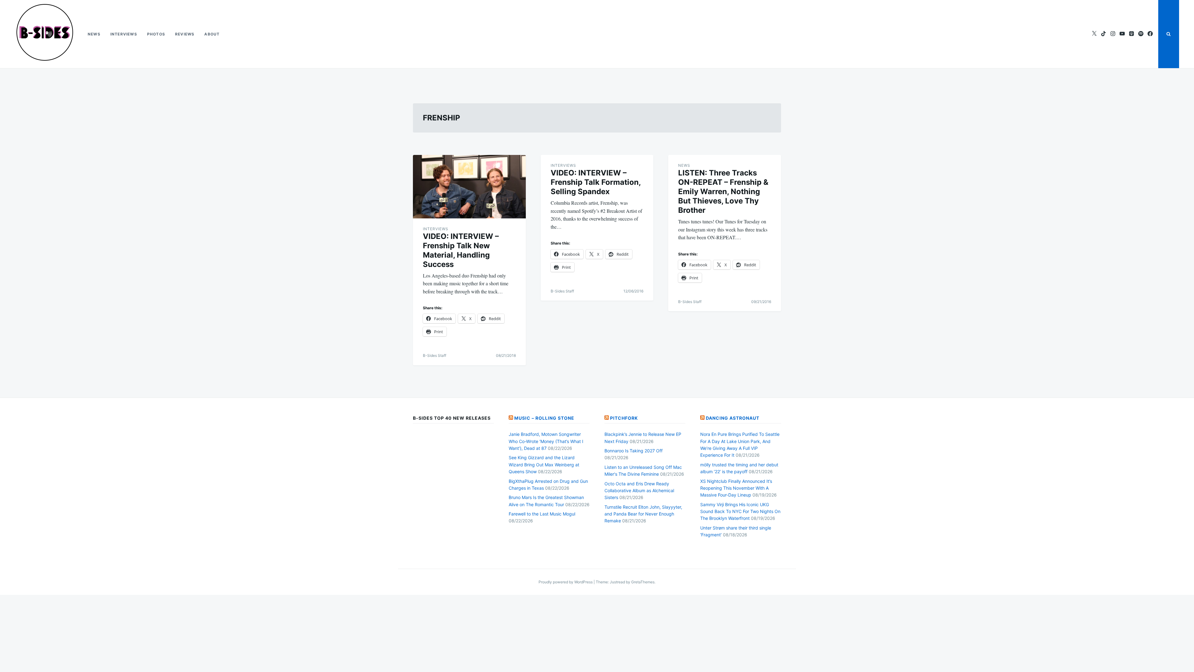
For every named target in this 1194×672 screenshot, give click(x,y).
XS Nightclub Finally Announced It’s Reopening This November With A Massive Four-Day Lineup (736, 488)
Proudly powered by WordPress (566, 582)
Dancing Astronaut (732, 418)
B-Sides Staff (434, 355)
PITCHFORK (624, 418)
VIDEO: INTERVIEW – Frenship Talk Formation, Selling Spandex (596, 182)
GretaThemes (643, 582)
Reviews (184, 34)
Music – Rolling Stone (544, 418)
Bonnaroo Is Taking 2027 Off (633, 450)
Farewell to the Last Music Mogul (542, 513)
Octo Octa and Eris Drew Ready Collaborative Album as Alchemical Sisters (639, 490)
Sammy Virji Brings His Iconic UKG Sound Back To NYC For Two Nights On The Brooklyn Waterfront (740, 511)
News (94, 34)
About (212, 34)
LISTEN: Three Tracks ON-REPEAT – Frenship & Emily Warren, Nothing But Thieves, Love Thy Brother (723, 191)
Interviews (123, 34)
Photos (156, 34)
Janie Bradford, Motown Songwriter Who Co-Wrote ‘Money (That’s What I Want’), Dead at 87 (546, 441)
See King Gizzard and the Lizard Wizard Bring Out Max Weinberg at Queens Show (544, 464)
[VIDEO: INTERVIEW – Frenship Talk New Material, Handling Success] (469, 186)
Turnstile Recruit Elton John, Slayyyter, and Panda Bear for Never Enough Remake (643, 514)
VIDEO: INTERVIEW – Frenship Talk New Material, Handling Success (461, 250)
